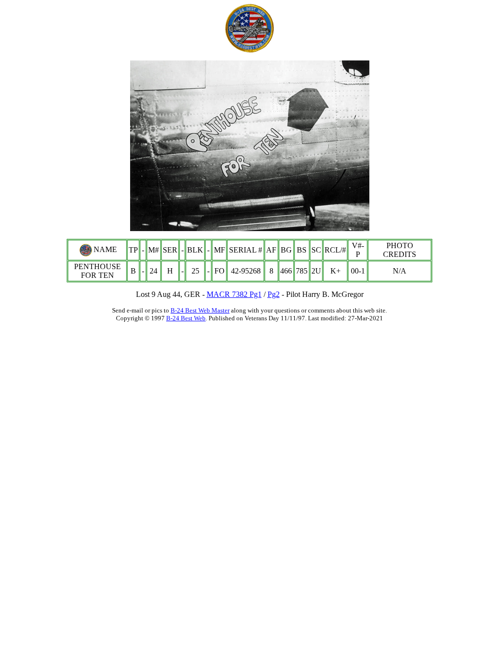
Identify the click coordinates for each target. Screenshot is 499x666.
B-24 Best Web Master (200, 310)
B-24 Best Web (186, 318)
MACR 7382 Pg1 (234, 294)
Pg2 (274, 294)
